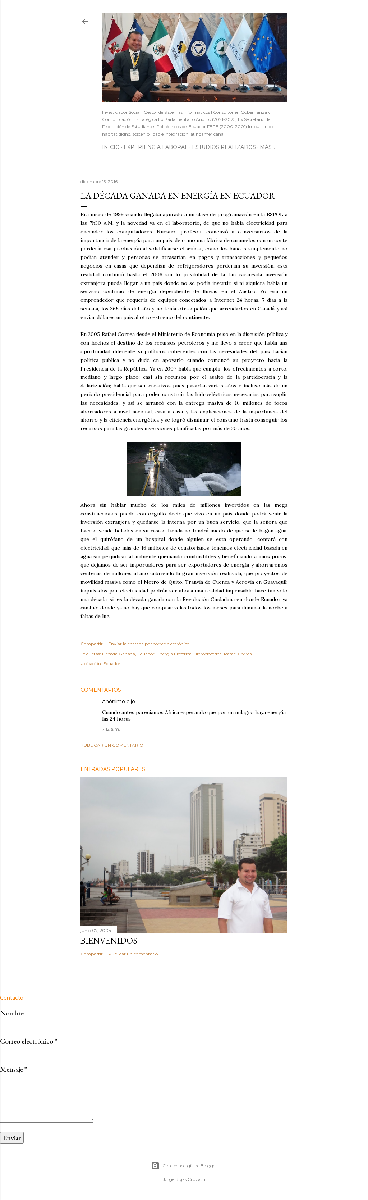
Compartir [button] (91, 643)
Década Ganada (118, 653)
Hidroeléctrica (208, 653)
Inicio (111, 147)
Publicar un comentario (111, 745)
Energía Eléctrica (174, 653)
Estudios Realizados (224, 147)
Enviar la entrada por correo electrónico (148, 643)
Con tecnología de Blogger (189, 1165)
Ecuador (146, 653)
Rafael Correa (238, 653)
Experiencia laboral (156, 147)
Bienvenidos (108, 940)
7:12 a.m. (111, 729)
